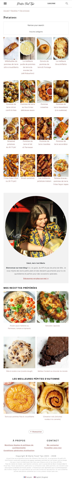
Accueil (6, 11)
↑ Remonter (36, 432)
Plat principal (24, 11)
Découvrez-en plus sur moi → (36, 278)
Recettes (14, 11)
